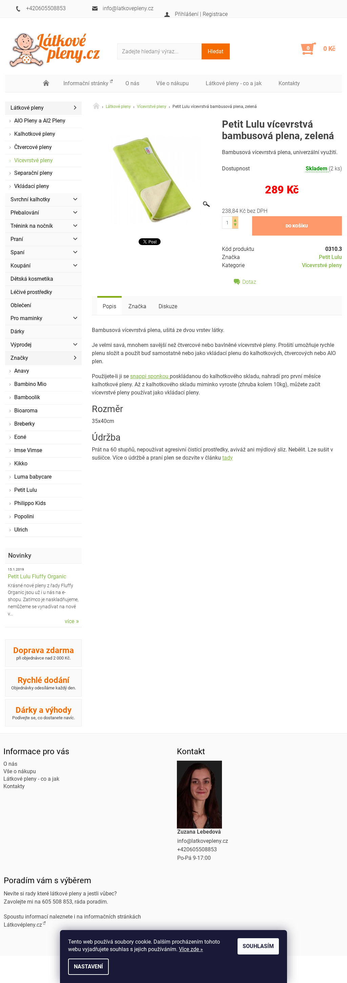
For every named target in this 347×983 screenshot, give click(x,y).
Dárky (17, 331)
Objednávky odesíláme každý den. (43, 682)
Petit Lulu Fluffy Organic (37, 576)
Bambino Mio (30, 384)
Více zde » (191, 949)
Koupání (20, 265)
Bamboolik (27, 397)
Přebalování (25, 212)
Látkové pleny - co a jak (234, 83)
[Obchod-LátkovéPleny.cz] (59, 49)
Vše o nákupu (172, 83)
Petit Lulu (25, 490)
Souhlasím (258, 946)
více (69, 621)
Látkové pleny (27, 108)
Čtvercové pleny (33, 147)
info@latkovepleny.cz (202, 841)
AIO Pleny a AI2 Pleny (39, 120)
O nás (132, 83)
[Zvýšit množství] (235, 219)
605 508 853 (57, 901)
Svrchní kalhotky (30, 199)
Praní (17, 239)
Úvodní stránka (46, 83)
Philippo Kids (30, 503)
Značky (19, 358)
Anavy (21, 371)
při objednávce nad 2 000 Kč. (43, 653)
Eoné (20, 437)
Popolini (24, 516)
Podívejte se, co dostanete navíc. (43, 712)
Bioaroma (26, 410)
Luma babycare (33, 477)
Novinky (19, 555)
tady (227, 458)
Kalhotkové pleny (34, 134)
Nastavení (88, 966)
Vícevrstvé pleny (33, 160)
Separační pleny (33, 173)
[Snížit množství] (235, 225)
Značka (137, 306)
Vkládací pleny (31, 186)
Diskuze (168, 306)
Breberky (24, 424)
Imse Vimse (28, 450)
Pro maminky (26, 318)
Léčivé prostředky (31, 292)
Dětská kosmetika (32, 279)
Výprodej (21, 344)
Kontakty (289, 83)
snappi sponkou (150, 376)
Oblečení (21, 305)
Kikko (20, 463)
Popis (109, 306)
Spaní (17, 252)
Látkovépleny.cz (23, 925)
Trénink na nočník (32, 226)
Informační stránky (85, 83)
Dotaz (249, 282)
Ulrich (21, 529)
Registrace (215, 14)
